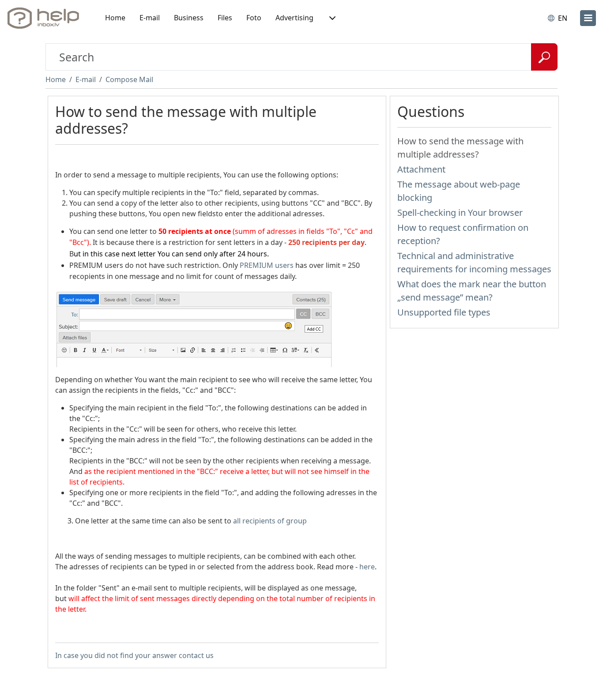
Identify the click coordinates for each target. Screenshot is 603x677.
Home (115, 18)
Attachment (421, 169)
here (367, 567)
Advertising (294, 18)
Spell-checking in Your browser (460, 212)
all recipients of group (270, 521)
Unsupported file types (443, 312)
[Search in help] (544, 57)
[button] (331, 18)
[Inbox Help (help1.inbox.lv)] (46, 18)
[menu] (588, 18)
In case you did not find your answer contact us (134, 655)
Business (189, 18)
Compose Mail (129, 79)
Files (225, 18)
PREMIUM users (267, 265)
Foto (253, 18)
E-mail (149, 18)
